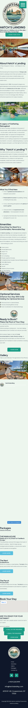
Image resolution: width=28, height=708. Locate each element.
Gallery (13, 666)
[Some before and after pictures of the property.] (14, 462)
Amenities (13, 664)
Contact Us (14, 670)
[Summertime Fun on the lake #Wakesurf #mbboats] (14, 479)
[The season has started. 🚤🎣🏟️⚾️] (14, 413)
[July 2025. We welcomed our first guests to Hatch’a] (14, 429)
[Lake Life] (14, 397)
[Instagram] (16, 675)
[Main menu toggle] (22, 4)
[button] (2, 48)
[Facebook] (11, 675)
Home (12, 662)
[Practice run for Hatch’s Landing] (14, 495)
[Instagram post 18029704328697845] (14, 446)
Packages (13, 668)
